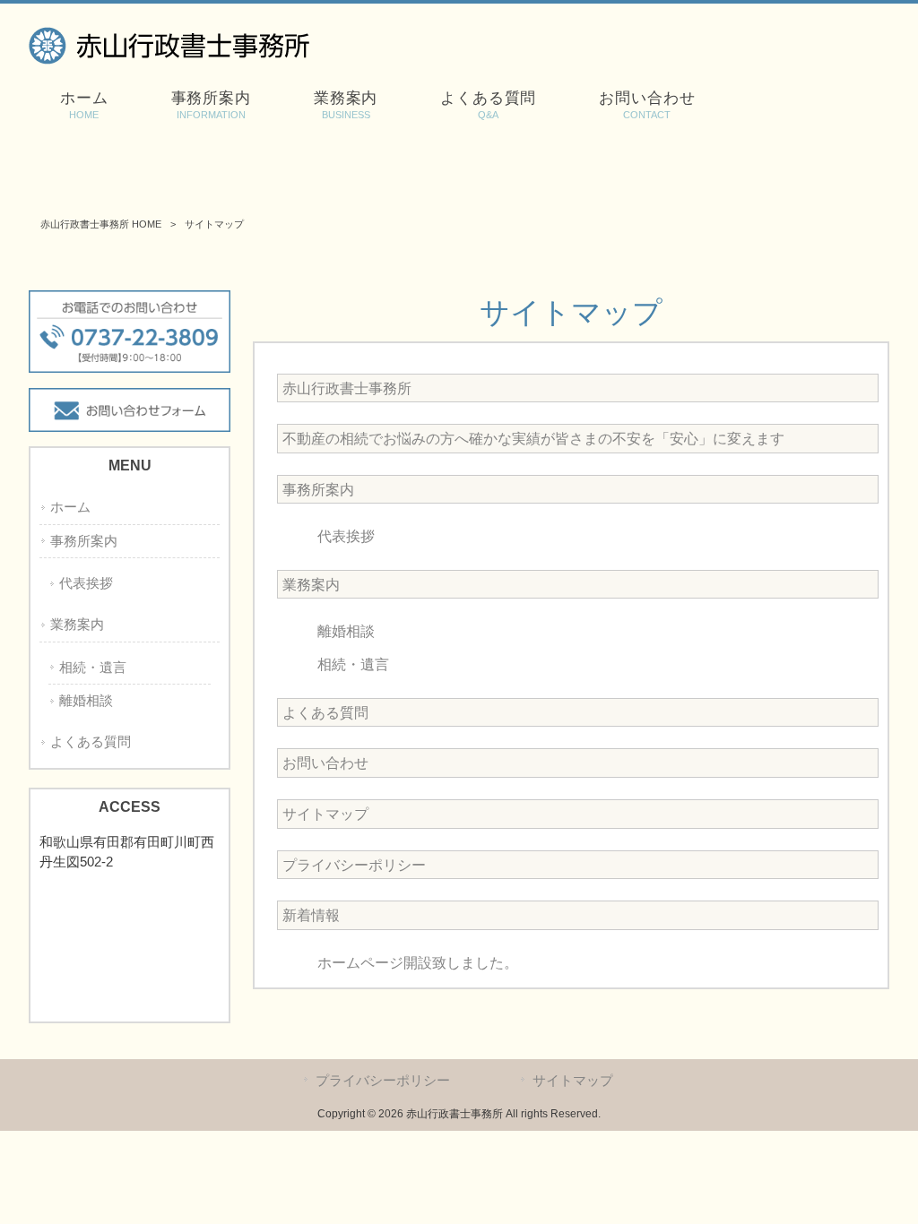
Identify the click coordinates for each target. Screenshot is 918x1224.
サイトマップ (325, 814)
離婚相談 (346, 631)
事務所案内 (318, 489)
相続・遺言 (353, 664)
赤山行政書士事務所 (346, 388)
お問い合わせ (325, 763)
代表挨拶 (346, 536)
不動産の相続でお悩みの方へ (533, 438)
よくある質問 (325, 712)
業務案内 (311, 584)
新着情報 (311, 915)
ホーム (70, 507)
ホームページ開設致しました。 (417, 962)
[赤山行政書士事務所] (169, 59)
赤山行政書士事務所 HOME (100, 224)
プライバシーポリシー (354, 865)
